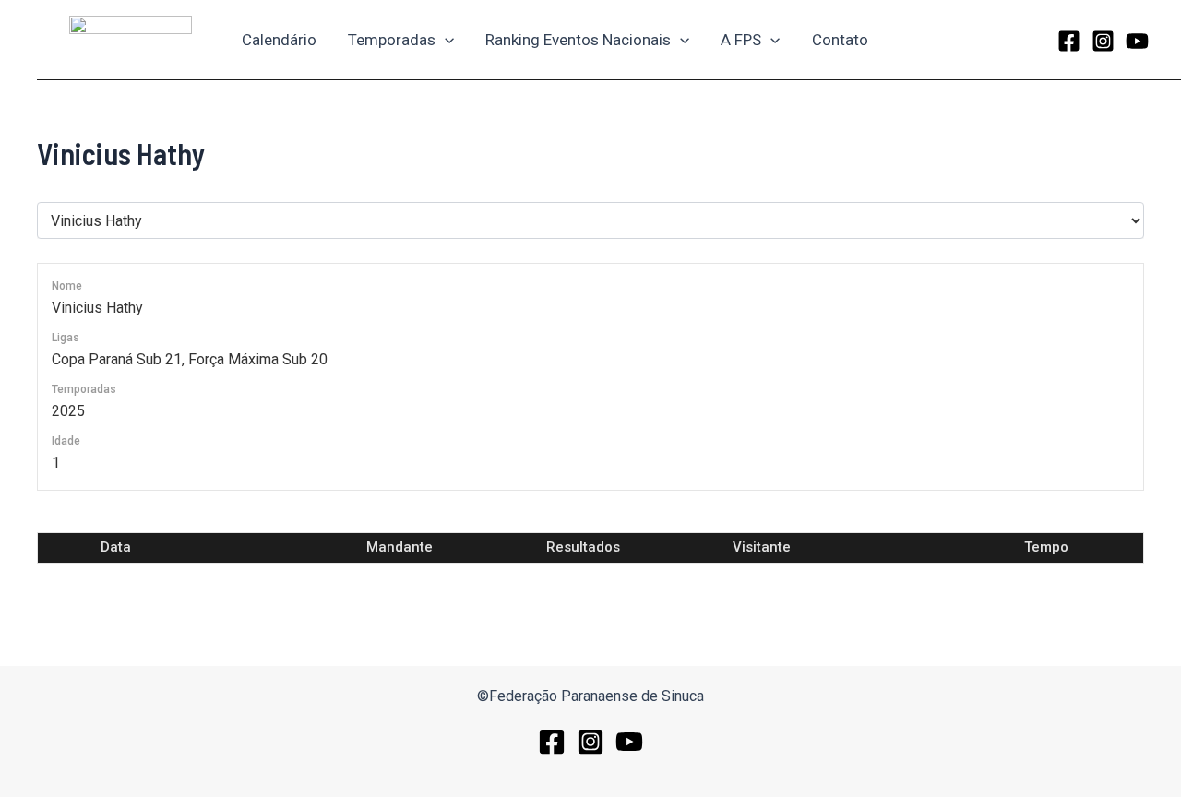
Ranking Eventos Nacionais (578, 39)
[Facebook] (1068, 41)
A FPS (741, 39)
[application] (444, 40)
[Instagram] (1103, 41)
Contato (840, 39)
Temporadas (391, 39)
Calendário (279, 39)
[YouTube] (1137, 41)
